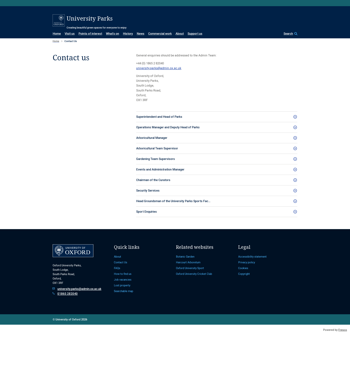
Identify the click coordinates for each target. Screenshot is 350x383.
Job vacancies (122, 279)
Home (57, 33)
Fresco (342, 330)
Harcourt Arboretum (188, 262)
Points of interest (90, 33)
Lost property (122, 285)
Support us (195, 33)
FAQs (117, 268)
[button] (289, 33)
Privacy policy (246, 262)
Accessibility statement (252, 256)
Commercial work (160, 33)
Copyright (244, 274)
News (140, 33)
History (128, 33)
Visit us (70, 33)
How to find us (122, 274)
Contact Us (120, 262)
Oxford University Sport (190, 268)
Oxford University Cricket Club (194, 274)
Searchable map (123, 291)
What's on (112, 33)
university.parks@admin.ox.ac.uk (158, 68)
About (180, 33)
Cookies (243, 268)
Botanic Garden (185, 256)
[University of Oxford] (59, 20)
